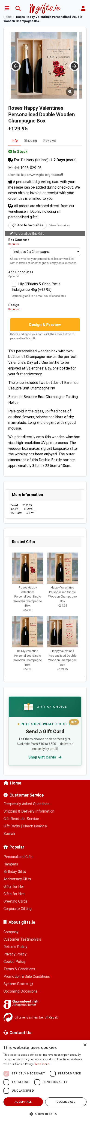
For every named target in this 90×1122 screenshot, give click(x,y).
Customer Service (26, 795)
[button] (45, 1114)
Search (9, 833)
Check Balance (35, 826)
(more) (71, 160)
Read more (41, 1064)
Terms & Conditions (19, 969)
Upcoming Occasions (20, 991)
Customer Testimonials (22, 939)
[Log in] (83, 8)
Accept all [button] (23, 1102)
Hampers (10, 864)
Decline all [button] (66, 1102)
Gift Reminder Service (21, 819)
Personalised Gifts (18, 857)
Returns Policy (15, 947)
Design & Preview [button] (45, 324)
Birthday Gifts (14, 871)
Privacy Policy (15, 954)
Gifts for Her (13, 886)
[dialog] (45, 1081)
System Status (16, 984)
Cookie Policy (14, 961)
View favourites (59, 225)
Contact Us (20, 1032)
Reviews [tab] (49, 140)
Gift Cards (11, 826)
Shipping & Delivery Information (28, 811)
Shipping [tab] (30, 140)
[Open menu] (7, 8)
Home (15, 783)
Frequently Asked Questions (26, 804)
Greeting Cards (15, 901)
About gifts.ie (22, 922)
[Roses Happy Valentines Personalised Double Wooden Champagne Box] (51, 65)
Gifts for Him (13, 894)
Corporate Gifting (17, 909)
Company (10, 932)
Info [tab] (15, 140)
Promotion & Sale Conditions (26, 976)
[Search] (18, 8)
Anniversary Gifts (17, 879)
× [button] (85, 1045)
